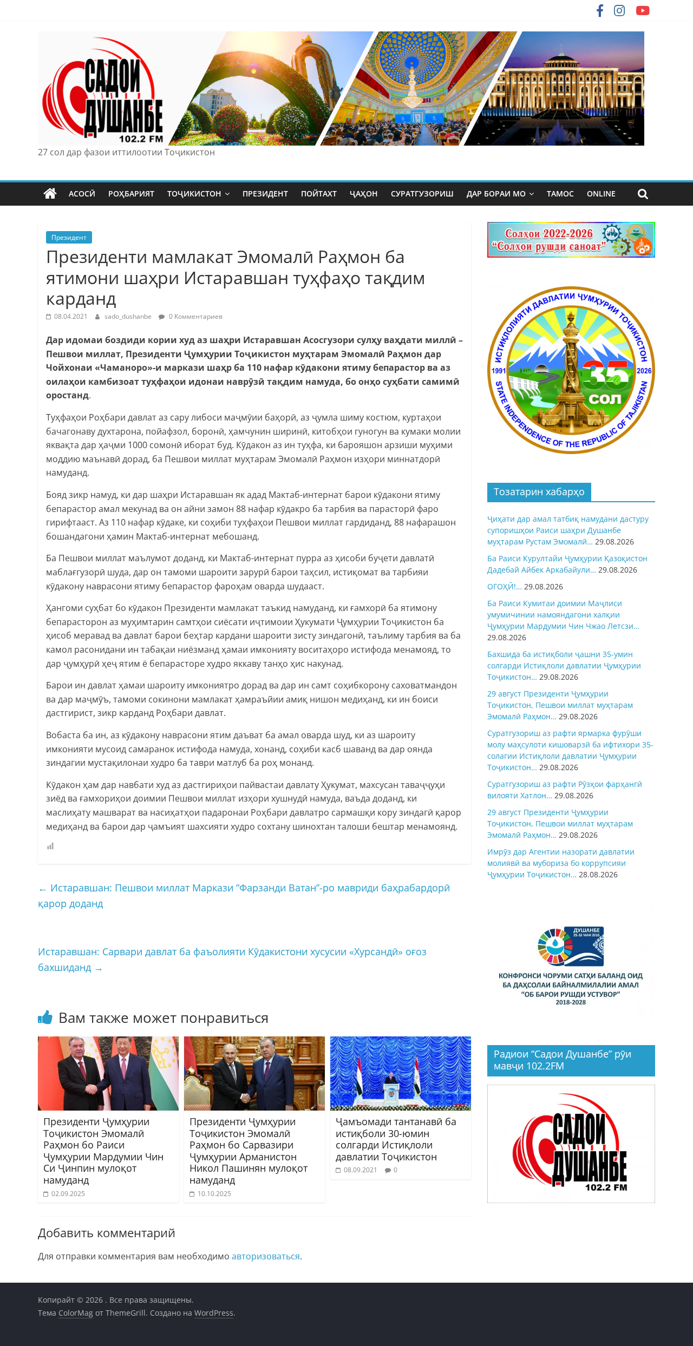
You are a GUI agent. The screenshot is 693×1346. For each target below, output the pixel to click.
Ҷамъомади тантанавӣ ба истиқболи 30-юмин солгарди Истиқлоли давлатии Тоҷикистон (396, 1139)
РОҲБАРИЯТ (131, 193)
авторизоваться (266, 1256)
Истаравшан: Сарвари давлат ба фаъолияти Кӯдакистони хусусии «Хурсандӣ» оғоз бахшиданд (232, 959)
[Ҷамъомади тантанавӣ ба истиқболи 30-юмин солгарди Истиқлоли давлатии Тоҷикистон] (400, 1043)
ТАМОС (560, 193)
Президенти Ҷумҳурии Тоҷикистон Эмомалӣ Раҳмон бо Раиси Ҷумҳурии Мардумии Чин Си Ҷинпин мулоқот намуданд (103, 1150)
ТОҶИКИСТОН (194, 193)
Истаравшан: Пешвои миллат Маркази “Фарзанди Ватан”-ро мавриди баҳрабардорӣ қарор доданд (244, 895)
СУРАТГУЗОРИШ (422, 193)
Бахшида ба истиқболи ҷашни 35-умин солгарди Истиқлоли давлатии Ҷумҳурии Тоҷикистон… (564, 665)
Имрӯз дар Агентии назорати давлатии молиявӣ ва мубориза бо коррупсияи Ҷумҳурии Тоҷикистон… (561, 862)
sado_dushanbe (128, 316)
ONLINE (601, 193)
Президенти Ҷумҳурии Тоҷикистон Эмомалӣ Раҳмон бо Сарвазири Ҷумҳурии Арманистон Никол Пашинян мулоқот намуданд (248, 1150)
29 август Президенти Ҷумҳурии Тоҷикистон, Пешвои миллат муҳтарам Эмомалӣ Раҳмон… (560, 704)
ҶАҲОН (364, 193)
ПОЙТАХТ (319, 193)
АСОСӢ (82, 193)
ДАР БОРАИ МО (496, 193)
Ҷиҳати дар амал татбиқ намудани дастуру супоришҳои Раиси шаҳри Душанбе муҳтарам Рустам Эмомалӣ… (568, 530)
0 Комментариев (195, 316)
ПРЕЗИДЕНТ (265, 193)
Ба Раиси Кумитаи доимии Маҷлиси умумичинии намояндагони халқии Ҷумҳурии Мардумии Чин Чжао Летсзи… (563, 614)
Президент (69, 237)
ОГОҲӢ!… (504, 586)
